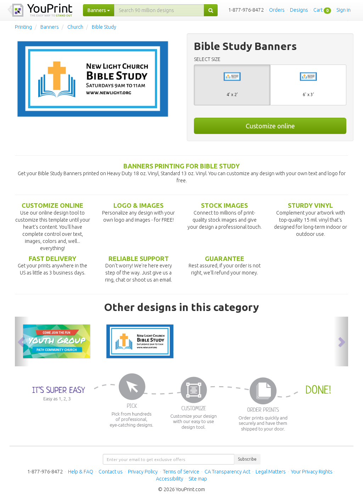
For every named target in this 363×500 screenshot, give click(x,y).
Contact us (111, 471)
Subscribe (247, 459)
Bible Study (104, 27)
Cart (318, 10)
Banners (49, 27)
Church (75, 27)
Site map (198, 479)
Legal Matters (271, 471)
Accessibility (169, 479)
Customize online (270, 125)
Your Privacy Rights (312, 471)
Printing (23, 27)
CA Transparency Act (227, 471)
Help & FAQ (80, 471)
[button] (22, 341)
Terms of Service (181, 471)
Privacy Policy (143, 471)
